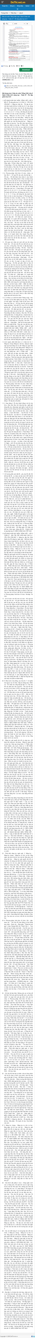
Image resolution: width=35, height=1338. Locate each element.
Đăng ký (12, 6)
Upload (27, 6)
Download (26, 70)
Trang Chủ (5, 6)
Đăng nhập (20, 6)
